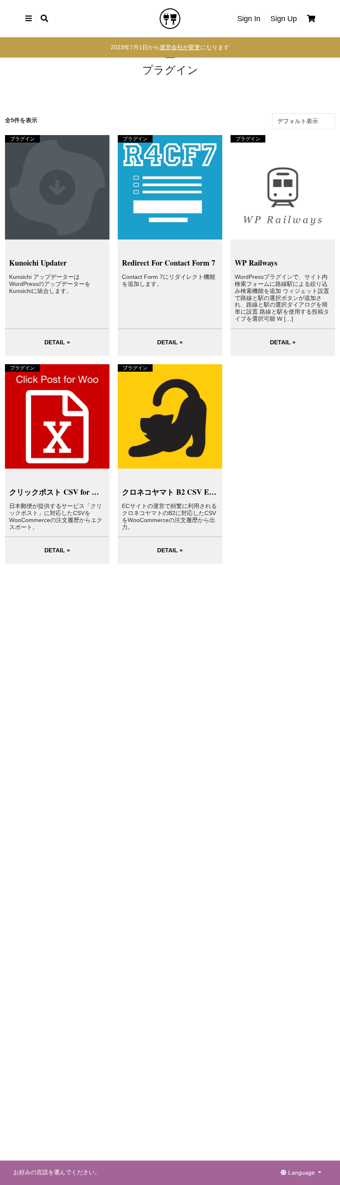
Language (301, 1172)
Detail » (57, 342)
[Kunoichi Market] (170, 18)
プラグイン (22, 139)
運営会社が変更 (180, 47)
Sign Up (283, 19)
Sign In (248, 19)
